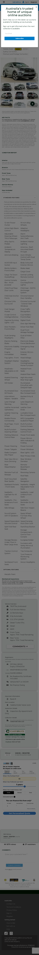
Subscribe (20, 38)
